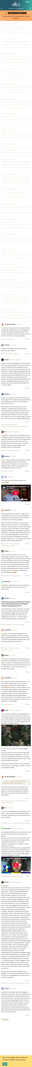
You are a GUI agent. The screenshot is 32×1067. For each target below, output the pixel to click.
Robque (5, 633)
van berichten (15, 8)
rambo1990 (6, 659)
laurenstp (5, 328)
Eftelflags (5, 885)
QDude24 (5, 435)
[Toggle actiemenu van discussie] (30, 8)
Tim (4, 460)
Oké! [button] (4, 1064)
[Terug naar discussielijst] (1, 8)
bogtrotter (5, 585)
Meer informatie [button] (20, 1059)
